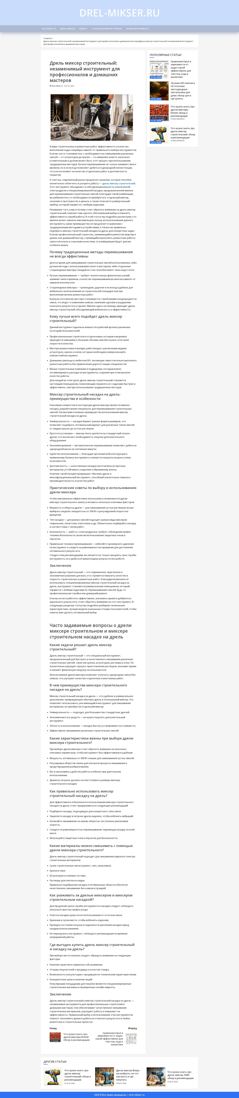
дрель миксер (67, 28)
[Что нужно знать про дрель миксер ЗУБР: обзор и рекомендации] (156, 1076)
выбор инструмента (137, 28)
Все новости (49, 28)
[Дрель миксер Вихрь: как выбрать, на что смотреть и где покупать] (104, 1076)
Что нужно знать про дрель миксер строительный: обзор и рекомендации (183, 133)
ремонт (83, 28)
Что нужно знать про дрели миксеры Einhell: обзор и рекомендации (183, 111)
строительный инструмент (107, 28)
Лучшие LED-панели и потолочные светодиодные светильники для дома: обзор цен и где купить (183, 91)
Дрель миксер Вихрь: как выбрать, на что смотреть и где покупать (128, 1075)
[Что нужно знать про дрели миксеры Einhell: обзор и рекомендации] (159, 112)
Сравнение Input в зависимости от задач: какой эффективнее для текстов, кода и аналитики (181, 69)
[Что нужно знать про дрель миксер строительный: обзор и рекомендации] (159, 134)
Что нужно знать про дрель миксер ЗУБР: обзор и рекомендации (180, 1075)
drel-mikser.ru (119, 12)
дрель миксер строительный (118, 183)
